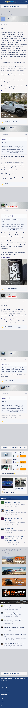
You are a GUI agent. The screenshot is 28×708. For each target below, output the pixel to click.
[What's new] (23, 1)
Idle (4, 489)
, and (10, 122)
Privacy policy (4, 694)
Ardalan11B (7, 512)
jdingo (3, 14)
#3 (26, 211)
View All (24, 473)
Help (2, 698)
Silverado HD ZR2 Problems (11, 609)
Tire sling (15, 459)
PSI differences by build (11, 613)
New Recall (7, 606)
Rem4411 (7, 522)
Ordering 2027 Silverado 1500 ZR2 (14, 643)
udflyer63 (7, 530)
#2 (26, 134)
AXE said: (4, 364)
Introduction (9, 529)
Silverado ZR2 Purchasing (10, 647)
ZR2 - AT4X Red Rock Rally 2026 (13, 620)
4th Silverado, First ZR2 (12, 502)
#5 (26, 359)
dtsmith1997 (8, 543)
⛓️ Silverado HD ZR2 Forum (11, 616)
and (10, 288)
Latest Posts (5, 602)
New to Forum (9, 510)
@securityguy (8, 319)
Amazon (23, 456)
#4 (26, 301)
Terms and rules (5, 691)
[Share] (24, 24)
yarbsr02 (7, 504)
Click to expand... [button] (14, 152)
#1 (26, 24)
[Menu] (2, 2)
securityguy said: (7, 216)
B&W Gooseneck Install (19, 489)
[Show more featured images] (25, 482)
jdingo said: (5, 139)
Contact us (4, 687)
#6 (26, 393)
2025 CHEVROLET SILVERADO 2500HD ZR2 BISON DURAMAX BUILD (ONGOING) (14, 539)
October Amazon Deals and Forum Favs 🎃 (18, 466)
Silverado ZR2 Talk (8, 623)
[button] (14, 684)
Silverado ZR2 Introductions (17, 504)
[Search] (26, 1)
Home (2, 702)
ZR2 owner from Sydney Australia (14, 627)
